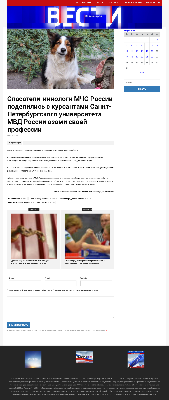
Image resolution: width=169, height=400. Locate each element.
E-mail (48, 278)
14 (147, 51)
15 (152, 51)
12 (137, 51)
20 (142, 57)
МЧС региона (46, 203)
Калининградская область (75, 199)
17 (127, 57)
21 (147, 57)
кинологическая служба (21, 203)
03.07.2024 (13, 136)
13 (142, 51)
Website (83, 278)
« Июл (141, 73)
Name (12, 278)
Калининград (17, 199)
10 (127, 51)
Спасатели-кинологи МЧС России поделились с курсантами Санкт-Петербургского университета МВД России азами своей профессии (60, 114)
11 (132, 51)
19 (137, 57)
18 (132, 57)
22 (152, 57)
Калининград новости (43, 199)
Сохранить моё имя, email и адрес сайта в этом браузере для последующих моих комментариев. (53, 290)
